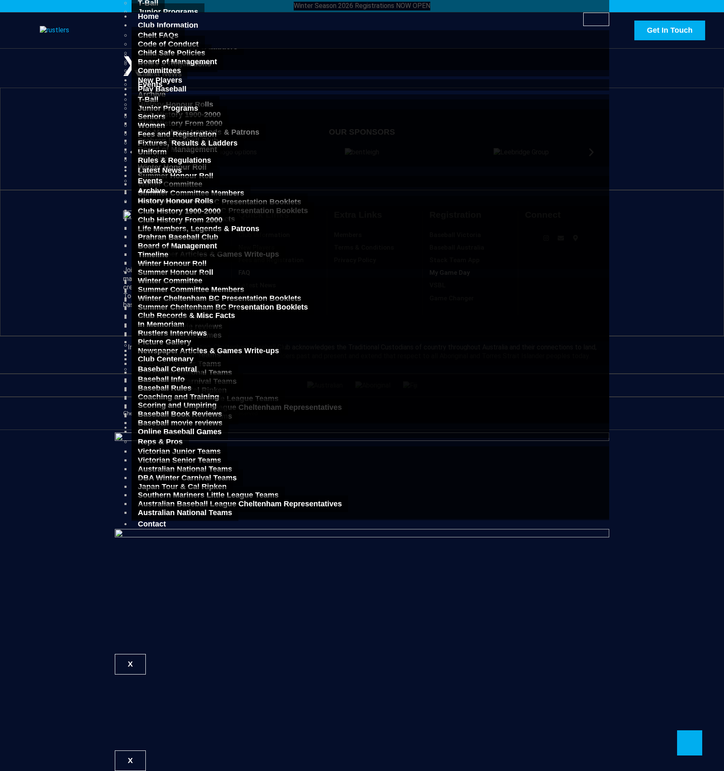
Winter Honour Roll (172, 263)
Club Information (168, 25)
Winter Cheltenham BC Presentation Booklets (219, 298)
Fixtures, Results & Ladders (188, 143)
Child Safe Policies (171, 53)
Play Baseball (162, 89)
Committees (159, 70)
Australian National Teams (185, 512)
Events (150, 181)
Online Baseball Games (180, 431)
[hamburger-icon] (596, 19)
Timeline (153, 254)
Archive (151, 191)
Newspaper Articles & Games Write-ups (208, 350)
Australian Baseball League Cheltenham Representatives (240, 504)
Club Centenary (166, 359)
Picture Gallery (164, 342)
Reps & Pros (160, 442)
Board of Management (177, 61)
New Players (160, 80)
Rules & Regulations (174, 160)
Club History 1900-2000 (179, 211)
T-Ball (148, 99)
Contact (152, 524)
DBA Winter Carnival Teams (187, 478)
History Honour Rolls (175, 201)
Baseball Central (167, 369)
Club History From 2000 (180, 220)
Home (148, 16)
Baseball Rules (164, 388)
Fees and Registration (177, 134)
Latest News (160, 170)
